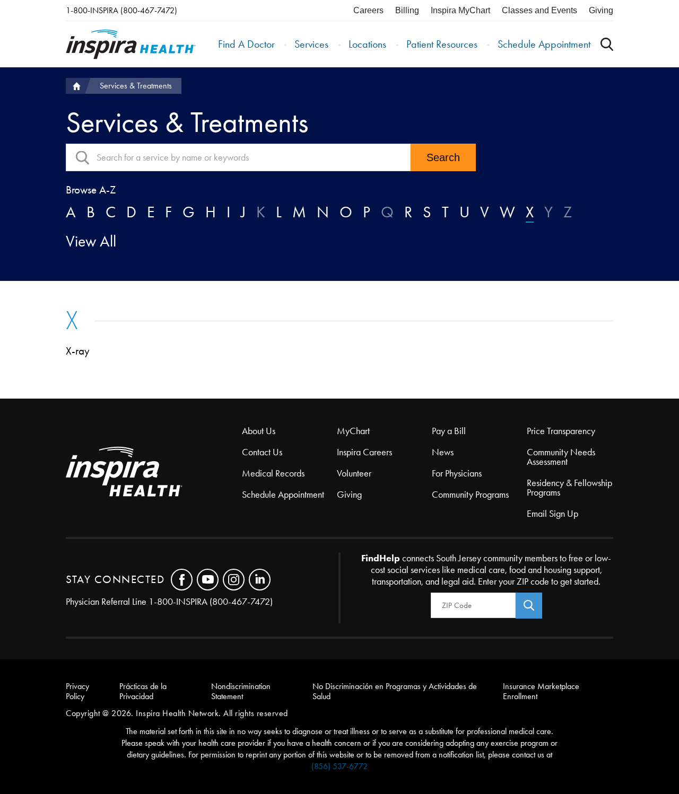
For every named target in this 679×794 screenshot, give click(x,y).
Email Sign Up (552, 513)
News (443, 452)
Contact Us (262, 452)
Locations (367, 44)
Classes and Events (539, 10)
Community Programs (470, 494)
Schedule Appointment (544, 44)
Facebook (182, 579)
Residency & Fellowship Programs (569, 487)
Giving (601, 10)
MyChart (353, 431)
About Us (258, 431)
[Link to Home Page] (154, 472)
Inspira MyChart (460, 10)
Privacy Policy (77, 691)
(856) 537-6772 (339, 766)
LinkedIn (260, 579)
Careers (368, 10)
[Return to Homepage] (131, 44)
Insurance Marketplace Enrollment (541, 691)
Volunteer (354, 473)
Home (75, 86)
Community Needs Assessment (561, 456)
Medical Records (273, 473)
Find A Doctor (246, 44)
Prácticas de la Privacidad (143, 691)
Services (311, 44)
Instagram (234, 579)
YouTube (208, 579)
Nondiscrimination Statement (241, 691)
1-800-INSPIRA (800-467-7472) (121, 10)
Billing (407, 10)
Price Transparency (561, 431)
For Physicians (457, 473)
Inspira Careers (364, 452)
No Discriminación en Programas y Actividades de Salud (394, 691)
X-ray (78, 351)
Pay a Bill (449, 431)
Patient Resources (441, 44)
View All (91, 241)
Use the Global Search (606, 44)
